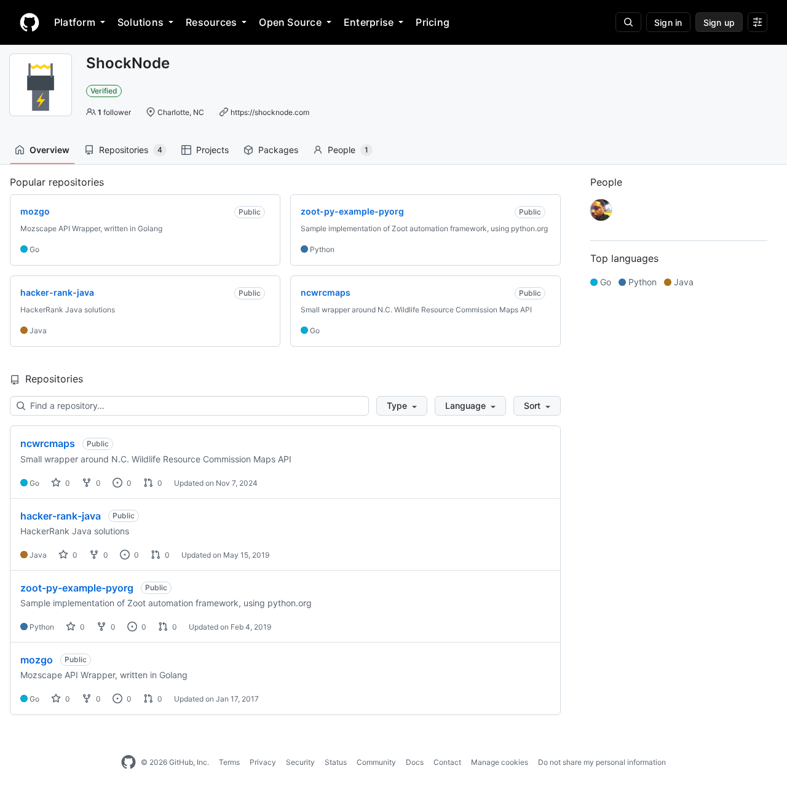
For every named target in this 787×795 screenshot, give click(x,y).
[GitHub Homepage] (128, 762)
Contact (447, 762)
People (348, 149)
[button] (401, 406)
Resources (211, 22)
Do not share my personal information (602, 762)
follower (114, 112)
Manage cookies (499, 762)
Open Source (290, 22)
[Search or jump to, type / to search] (628, 22)
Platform (74, 22)
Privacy (263, 762)
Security (300, 762)
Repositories (130, 149)
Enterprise (369, 22)
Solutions (140, 22)
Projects (212, 149)
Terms (229, 762)
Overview (49, 149)
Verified (103, 90)
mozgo (36, 660)
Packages (278, 149)
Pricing (432, 22)
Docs (415, 762)
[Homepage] (29, 22)
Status (336, 762)
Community (376, 762)
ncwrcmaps (47, 443)
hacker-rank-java (60, 516)
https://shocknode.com (270, 112)
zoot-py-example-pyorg (76, 588)
